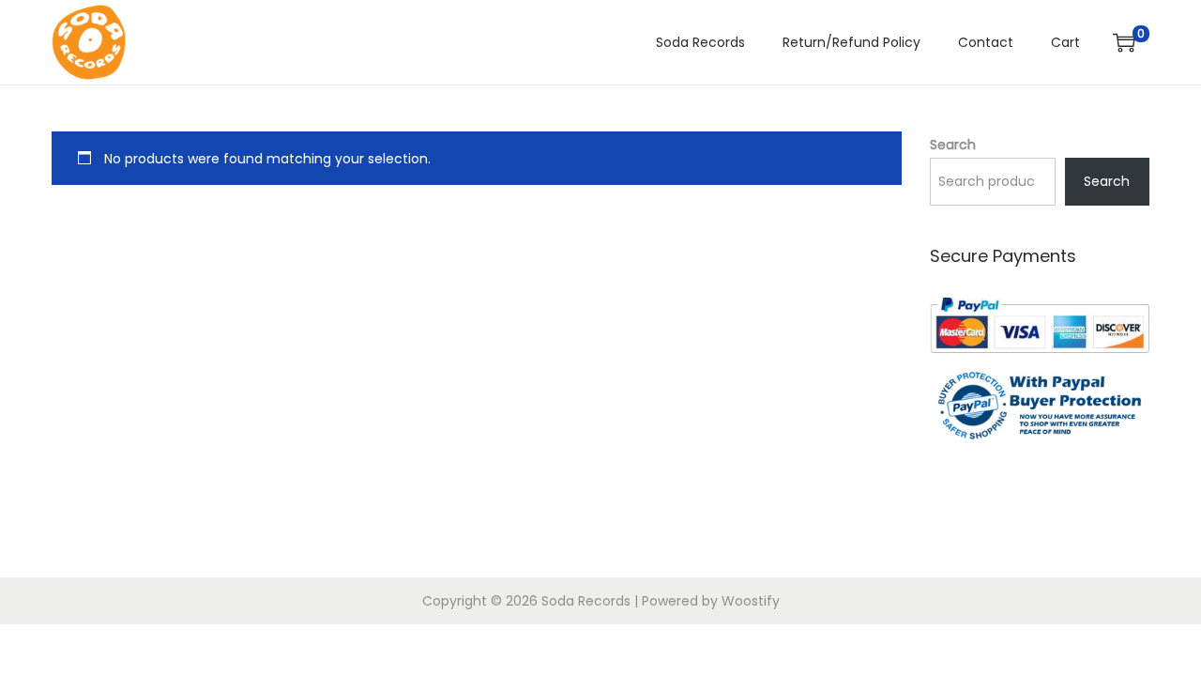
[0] (1124, 42)
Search (953, 144)
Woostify (751, 601)
